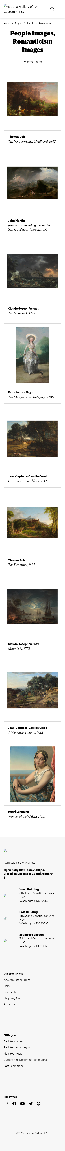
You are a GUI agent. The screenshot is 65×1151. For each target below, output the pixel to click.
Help (7, 986)
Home (7, 23)
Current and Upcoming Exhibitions (25, 1059)
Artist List (10, 1004)
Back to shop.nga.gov (17, 1047)
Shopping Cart (12, 998)
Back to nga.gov (13, 1041)
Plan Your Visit (13, 1053)
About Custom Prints (17, 979)
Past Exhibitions (13, 1066)
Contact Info (11, 992)
